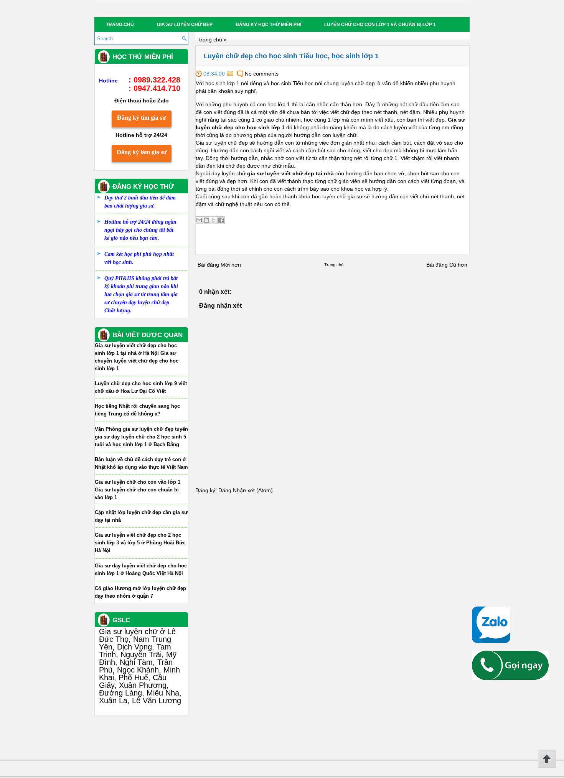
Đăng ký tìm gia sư (141, 117)
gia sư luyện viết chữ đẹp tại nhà (290, 173)
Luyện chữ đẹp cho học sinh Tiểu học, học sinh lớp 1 (291, 56)
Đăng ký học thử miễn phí (268, 24)
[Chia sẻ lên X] (214, 220)
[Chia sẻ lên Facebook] (221, 220)
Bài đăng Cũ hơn (446, 265)
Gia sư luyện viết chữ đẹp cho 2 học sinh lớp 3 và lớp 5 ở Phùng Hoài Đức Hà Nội (140, 542)
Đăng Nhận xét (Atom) (245, 490)
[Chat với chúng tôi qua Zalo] (491, 641)
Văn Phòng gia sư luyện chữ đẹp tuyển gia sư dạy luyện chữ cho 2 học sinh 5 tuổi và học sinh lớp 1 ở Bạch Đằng (141, 436)
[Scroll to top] (547, 766)
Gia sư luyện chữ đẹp (185, 24)
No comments (262, 74)
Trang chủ (120, 24)
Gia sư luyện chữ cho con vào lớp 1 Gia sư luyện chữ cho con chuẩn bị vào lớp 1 (137, 489)
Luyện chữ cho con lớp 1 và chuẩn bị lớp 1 (380, 24)
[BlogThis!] (206, 220)
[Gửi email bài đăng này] (199, 220)
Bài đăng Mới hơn (219, 265)
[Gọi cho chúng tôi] (510, 678)
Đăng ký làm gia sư (142, 152)
